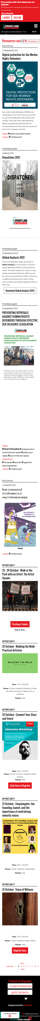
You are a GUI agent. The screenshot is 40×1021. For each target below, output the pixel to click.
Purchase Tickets (20, 624)
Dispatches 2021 (11, 157)
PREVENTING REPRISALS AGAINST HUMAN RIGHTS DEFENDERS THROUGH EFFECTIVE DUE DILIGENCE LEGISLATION (20, 318)
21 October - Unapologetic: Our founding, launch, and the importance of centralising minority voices (18, 809)
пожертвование (16, 31)
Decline (17, 17)
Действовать (20, 992)
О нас (25, 31)
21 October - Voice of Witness (17, 889)
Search (34, 31)
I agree (6, 17)
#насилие (17, 462)
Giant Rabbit (27, 1005)
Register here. (20, 950)
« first (21, 963)
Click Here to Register (20, 785)
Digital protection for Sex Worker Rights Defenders (20, 57)
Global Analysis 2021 (13, 257)
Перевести (33, 41)
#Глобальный (15, 136)
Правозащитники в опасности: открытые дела (30, 1014)
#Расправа (7, 462)
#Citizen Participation (11, 448)
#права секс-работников (19, 133)
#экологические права (18, 455)
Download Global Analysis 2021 (20, 290)
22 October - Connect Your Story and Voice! (19, 716)
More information (7, 13)
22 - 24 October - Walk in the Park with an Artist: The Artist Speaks (18, 574)
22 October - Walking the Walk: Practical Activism (18, 648)
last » (23, 969)
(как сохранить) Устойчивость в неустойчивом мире (15, 493)
